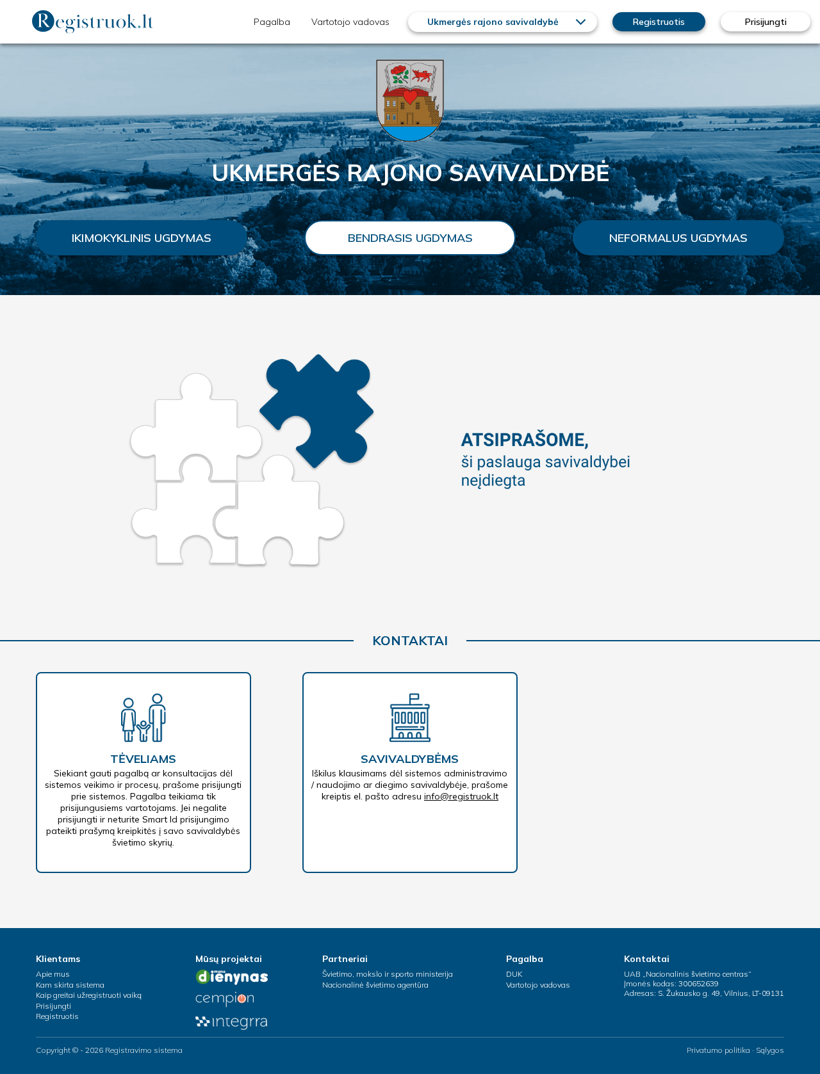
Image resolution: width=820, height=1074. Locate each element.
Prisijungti (766, 22)
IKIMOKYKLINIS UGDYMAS (141, 237)
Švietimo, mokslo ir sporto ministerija (387, 974)
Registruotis (659, 22)
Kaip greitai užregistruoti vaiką (89, 995)
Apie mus (53, 974)
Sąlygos (770, 1050)
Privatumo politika (718, 1050)
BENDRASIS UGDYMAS (410, 237)
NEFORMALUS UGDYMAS (678, 237)
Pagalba (272, 22)
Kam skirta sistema (70, 985)
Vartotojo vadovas (350, 22)
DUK (514, 974)
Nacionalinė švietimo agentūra (375, 985)
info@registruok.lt (461, 796)
